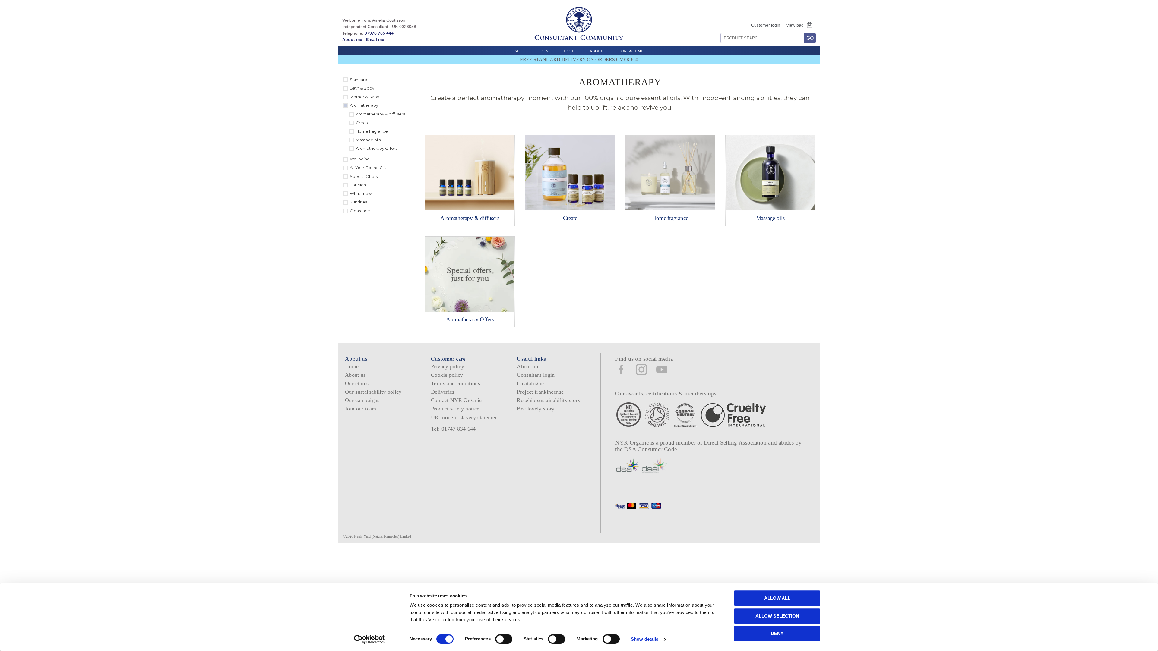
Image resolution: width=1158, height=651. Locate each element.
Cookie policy (447, 375)
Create (363, 122)
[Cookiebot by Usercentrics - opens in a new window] (369, 639)
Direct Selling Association (736, 442)
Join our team (360, 409)
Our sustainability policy (373, 392)
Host (569, 51)
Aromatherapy (364, 105)
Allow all (777, 598)
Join (544, 51)
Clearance (360, 210)
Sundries (358, 202)
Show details (644, 639)
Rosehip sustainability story (549, 400)
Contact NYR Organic (456, 400)
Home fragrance (372, 131)
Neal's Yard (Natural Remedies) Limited (382, 536)
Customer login (765, 25)
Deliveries (442, 392)
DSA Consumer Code (650, 449)
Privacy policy (447, 366)
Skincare (358, 79)
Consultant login (536, 375)
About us (355, 375)
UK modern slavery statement (465, 417)
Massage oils (368, 139)
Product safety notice (455, 409)
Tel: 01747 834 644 (453, 429)
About (596, 51)
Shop (519, 51)
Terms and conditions (455, 383)
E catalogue (530, 383)
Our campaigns (362, 400)
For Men (358, 184)
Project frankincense (540, 392)
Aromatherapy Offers (376, 148)
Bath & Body (362, 88)
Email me (375, 39)
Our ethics (357, 383)
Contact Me (631, 51)
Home (352, 366)
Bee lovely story (536, 409)
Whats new (361, 193)
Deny (777, 633)
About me (352, 39)
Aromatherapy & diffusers (380, 114)
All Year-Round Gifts (369, 167)
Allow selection (777, 615)
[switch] (503, 639)
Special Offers (364, 176)
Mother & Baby (364, 96)
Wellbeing (360, 158)
